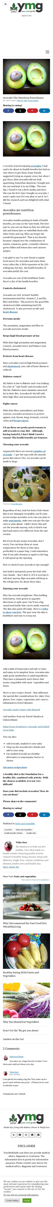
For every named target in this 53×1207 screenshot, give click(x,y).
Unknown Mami (16, 1056)
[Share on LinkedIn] (44, 110)
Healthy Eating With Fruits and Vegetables (21, 974)
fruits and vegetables (28, 100)
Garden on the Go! (13, 1039)
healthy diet (31, 833)
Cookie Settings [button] (12, 1200)
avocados (8, 830)
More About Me (11, 866)
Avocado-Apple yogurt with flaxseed (21, 709)
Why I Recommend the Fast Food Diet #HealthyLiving (25, 924)
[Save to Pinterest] (32, 110)
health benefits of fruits (13, 833)
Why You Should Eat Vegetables (21, 1021)
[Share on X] (20, 110)
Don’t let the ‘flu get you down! (20, 1030)
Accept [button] (27, 1200)
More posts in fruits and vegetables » (35, 880)
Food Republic (16, 504)
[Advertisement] (26, 32)
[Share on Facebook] (8, 110)
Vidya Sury (14, 1072)
